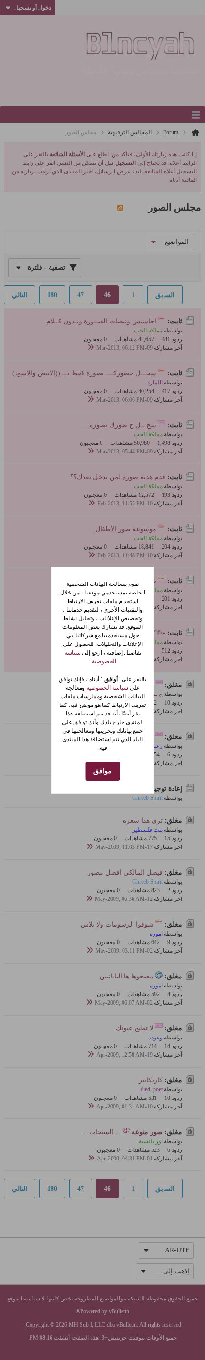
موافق (102, 771)
